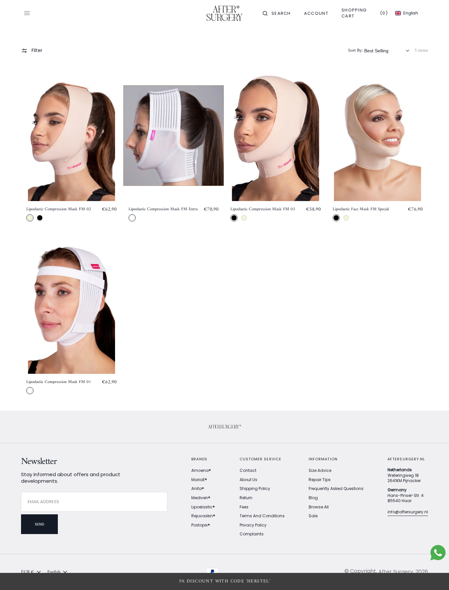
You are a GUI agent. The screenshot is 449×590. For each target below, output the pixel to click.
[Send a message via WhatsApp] (438, 552)
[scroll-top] (434, 575)
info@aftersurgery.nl (408, 512)
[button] (277, 13)
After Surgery (395, 572)
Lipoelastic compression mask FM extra (163, 209)
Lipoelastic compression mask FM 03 (262, 209)
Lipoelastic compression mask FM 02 (58, 209)
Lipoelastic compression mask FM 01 (58, 382)
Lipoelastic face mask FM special (361, 209)
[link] (71, 135)
